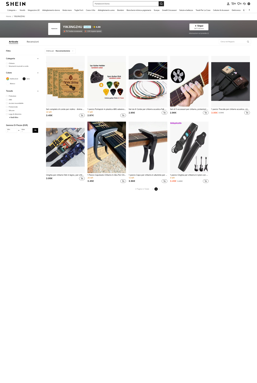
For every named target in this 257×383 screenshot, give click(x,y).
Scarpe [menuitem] (156, 10)
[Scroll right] (249, 10)
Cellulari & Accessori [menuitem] (221, 10)
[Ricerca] (161, 3)
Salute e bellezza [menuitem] (186, 10)
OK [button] (35, 130)
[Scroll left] (246, 10)
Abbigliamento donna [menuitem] (51, 10)
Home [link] (8, 16)
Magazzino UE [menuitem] (34, 10)
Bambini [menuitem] (120, 10)
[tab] (13, 41)
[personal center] (228, 3)
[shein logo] (15, 4)
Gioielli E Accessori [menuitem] (169, 10)
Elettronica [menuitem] (236, 10)
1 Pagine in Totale (142, 189)
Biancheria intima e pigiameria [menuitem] (139, 10)
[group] (22, 63)
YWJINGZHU (72, 27)
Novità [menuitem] (22, 10)
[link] (233, 3)
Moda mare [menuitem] (67, 10)
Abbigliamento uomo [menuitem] (106, 10)
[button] (244, 3)
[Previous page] (152, 189)
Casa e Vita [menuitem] (90, 10)
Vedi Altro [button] (14, 117)
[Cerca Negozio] (248, 41)
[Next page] (159, 189)
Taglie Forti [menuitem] (78, 10)
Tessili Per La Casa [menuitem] (203, 10)
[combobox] (60, 50)
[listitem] (73, 31)
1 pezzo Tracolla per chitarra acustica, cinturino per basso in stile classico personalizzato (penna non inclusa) (230, 109)
